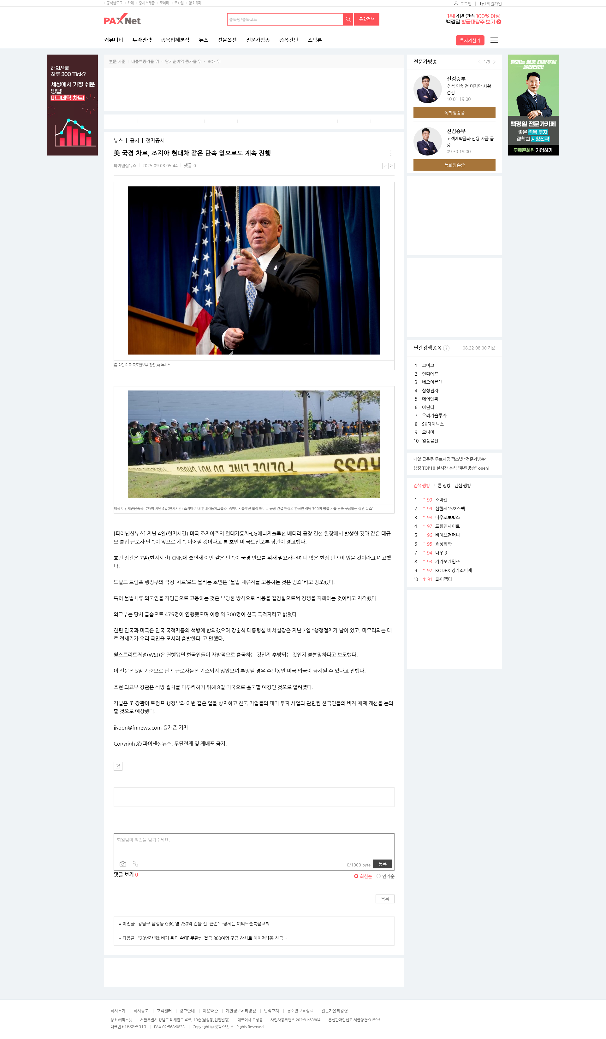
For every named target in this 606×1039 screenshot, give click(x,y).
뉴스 (203, 40)
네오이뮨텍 (432, 381)
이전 (479, 62)
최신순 (366, 876)
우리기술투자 (434, 415)
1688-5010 (135, 1026)
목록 (385, 898)
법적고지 (271, 1010)
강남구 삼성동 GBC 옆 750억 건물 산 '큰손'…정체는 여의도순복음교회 (204, 923)
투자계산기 (470, 40)
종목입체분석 (175, 40)
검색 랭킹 (421, 485)
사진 (123, 864)
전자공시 (155, 140)
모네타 (164, 3)
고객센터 (164, 1010)
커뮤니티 (113, 40)
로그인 (466, 4)
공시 (134, 140)
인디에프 (430, 373)
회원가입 (494, 4)
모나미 (428, 432)
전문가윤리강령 (334, 1010)
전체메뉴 (494, 40)
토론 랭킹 (442, 485)
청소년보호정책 (300, 1010)
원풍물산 (430, 440)
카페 (131, 3)
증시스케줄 (147, 3)
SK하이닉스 (433, 423)
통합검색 (366, 19)
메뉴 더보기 (391, 153)
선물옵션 (227, 40)
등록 (382, 863)
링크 (135, 864)
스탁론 (315, 40)
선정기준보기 (446, 348)
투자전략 (142, 40)
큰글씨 (391, 166)
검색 (348, 19)
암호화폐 (195, 3)
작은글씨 (385, 166)
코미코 (428, 365)
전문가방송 (258, 40)
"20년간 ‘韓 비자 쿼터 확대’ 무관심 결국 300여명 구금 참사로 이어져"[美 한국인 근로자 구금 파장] (213, 938)
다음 (494, 62)
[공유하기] (118, 766)
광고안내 (187, 1010)
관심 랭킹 (462, 485)
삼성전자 (430, 390)
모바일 (179, 3)
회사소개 (118, 1010)
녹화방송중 (454, 112)
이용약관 (210, 1010)
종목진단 (288, 40)
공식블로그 (114, 3)
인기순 (388, 876)
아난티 (428, 407)
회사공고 (141, 1010)
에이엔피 (430, 398)
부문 (112, 61)
